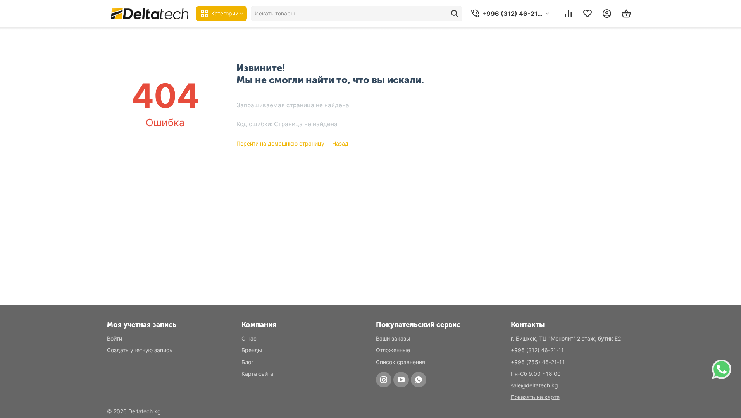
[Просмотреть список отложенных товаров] (587, 13)
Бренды (251, 350)
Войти (114, 338)
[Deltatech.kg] (149, 13)
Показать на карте (535, 397)
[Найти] (455, 14)
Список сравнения (400, 362)
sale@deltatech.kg (534, 385)
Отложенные (393, 350)
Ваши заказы (393, 338)
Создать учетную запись (139, 350)
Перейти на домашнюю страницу (280, 143)
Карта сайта (257, 373)
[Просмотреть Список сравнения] (568, 13)
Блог (247, 362)
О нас (249, 338)
